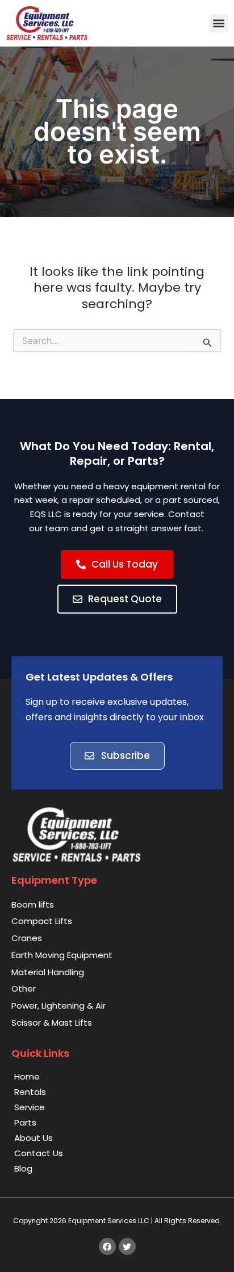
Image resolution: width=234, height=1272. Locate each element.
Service (29, 1107)
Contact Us (38, 1153)
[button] (219, 23)
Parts (25, 1122)
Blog (23, 1168)
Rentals (30, 1092)
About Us (33, 1138)
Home (27, 1076)
